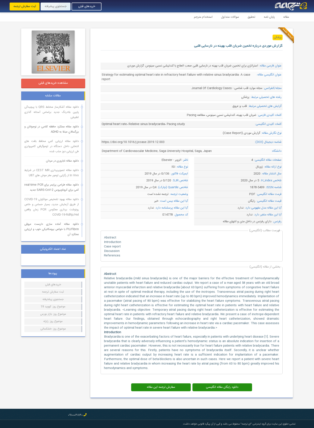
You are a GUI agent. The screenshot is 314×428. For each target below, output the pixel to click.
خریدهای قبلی (86, 6)
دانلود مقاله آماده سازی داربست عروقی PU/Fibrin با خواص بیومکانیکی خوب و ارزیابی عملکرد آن (51, 229)
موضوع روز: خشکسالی (53, 329)
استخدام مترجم (203, 17)
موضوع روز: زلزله (53, 321)
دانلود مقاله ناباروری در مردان (62, 161)
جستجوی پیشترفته (53, 299)
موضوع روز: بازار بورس (53, 314)
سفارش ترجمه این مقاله (161, 387)
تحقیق (251, 17)
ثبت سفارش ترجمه (24, 6)
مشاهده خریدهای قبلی (53, 83)
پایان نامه (269, 17)
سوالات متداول (230, 17)
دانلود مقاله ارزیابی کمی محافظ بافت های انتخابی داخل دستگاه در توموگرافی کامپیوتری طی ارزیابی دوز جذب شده (51, 146)
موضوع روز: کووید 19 (53, 306)
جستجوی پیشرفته (55, 6)
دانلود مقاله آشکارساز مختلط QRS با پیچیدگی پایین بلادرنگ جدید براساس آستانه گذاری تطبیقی (51, 112)
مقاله (286, 17)
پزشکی (278, 37)
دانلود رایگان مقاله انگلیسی (222, 387)
